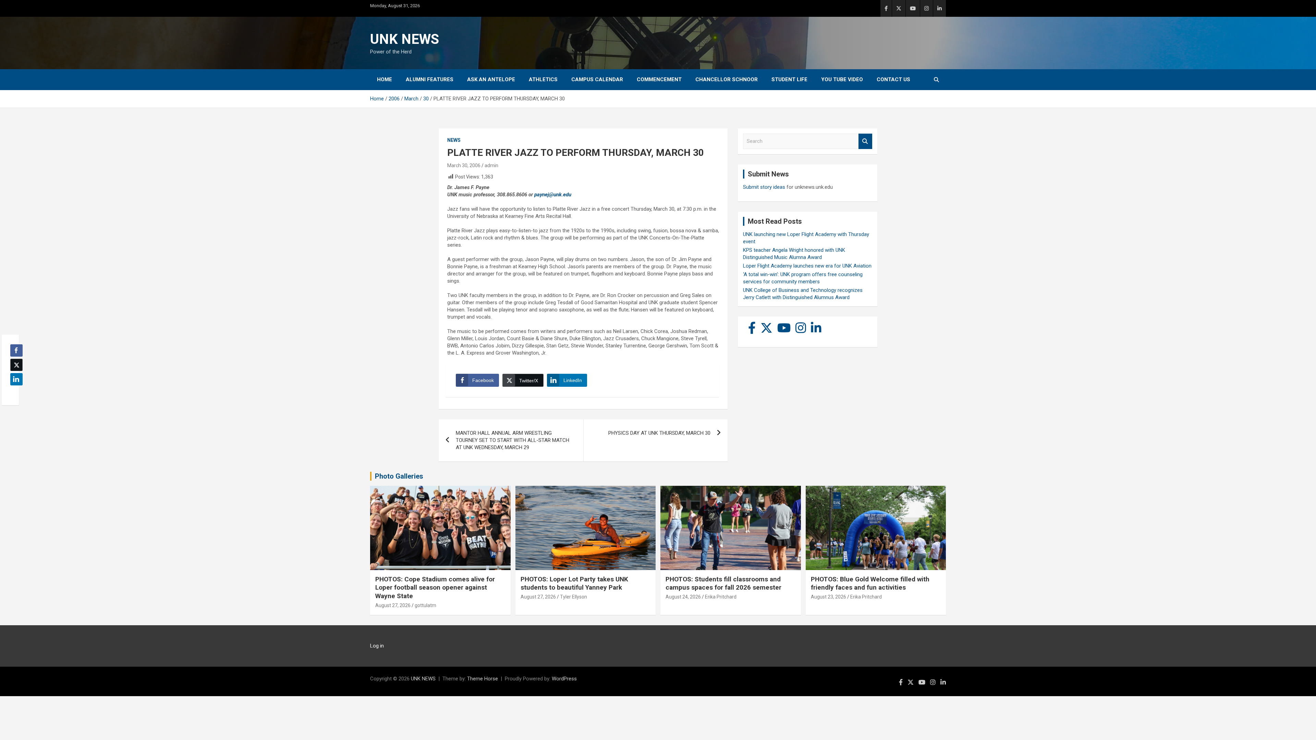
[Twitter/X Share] (16, 365)
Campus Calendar (597, 79)
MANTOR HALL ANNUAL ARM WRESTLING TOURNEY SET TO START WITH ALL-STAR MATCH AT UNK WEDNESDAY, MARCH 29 (512, 440)
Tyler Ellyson (573, 597)
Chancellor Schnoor (726, 79)
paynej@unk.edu (552, 195)
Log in (377, 646)
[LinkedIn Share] (16, 379)
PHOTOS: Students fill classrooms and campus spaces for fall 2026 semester (723, 583)
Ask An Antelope (491, 79)
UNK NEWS (404, 39)
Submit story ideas (764, 187)
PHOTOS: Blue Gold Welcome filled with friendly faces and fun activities (870, 583)
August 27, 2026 (393, 605)
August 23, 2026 (828, 597)
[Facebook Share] (16, 350)
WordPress (564, 679)
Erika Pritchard (720, 597)
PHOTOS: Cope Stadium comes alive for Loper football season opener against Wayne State (435, 587)
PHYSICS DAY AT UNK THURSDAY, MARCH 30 (659, 433)
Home (384, 79)
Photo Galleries (399, 476)
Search (865, 141)
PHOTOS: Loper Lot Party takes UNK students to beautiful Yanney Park (574, 583)
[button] (14, 392)
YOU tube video (842, 79)
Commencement (659, 79)
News (454, 140)
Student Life (789, 79)
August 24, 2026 (683, 597)
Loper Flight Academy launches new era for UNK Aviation (807, 266)
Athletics (543, 79)
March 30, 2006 (463, 165)
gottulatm (425, 605)
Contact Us (893, 79)
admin (491, 165)
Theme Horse (482, 679)
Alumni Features (429, 79)
